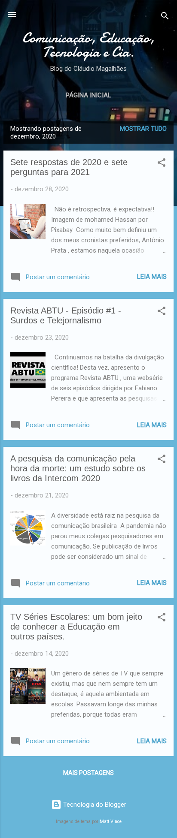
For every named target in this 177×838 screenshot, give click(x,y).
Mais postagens (88, 772)
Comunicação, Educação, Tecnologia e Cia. (88, 45)
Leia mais (152, 276)
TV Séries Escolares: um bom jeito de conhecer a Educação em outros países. (76, 626)
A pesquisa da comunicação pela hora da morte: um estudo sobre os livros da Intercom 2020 (78, 468)
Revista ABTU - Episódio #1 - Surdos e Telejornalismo (65, 315)
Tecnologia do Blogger (93, 804)
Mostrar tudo (143, 129)
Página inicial (88, 95)
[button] (161, 164)
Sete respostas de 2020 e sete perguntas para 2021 (69, 167)
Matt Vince (111, 821)
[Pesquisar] (165, 17)
